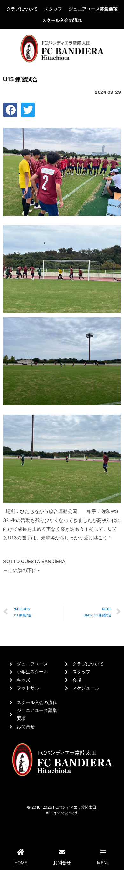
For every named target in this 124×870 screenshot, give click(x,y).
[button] (10, 110)
